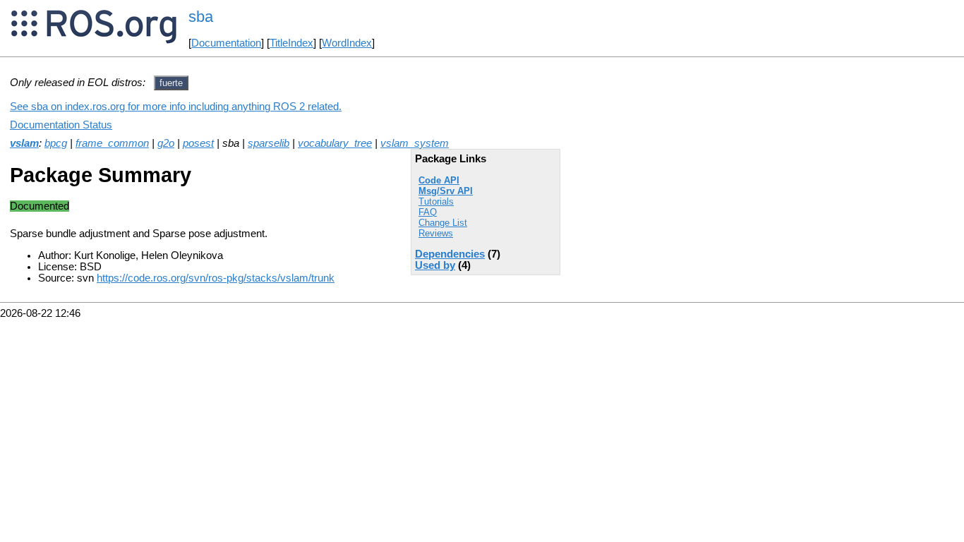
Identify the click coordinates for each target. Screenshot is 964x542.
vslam (24, 143)
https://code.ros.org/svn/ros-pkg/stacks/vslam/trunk (216, 278)
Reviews (435, 233)
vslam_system (414, 143)
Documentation (226, 43)
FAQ (427, 212)
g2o (165, 143)
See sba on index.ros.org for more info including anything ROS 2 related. (176, 106)
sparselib (268, 143)
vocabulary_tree (335, 143)
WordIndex (347, 43)
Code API (438, 180)
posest (198, 143)
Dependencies (450, 254)
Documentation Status (61, 125)
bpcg (55, 143)
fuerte (171, 83)
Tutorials (436, 201)
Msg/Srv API (445, 191)
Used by (435, 265)
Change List (442, 222)
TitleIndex (291, 43)
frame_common (112, 143)
